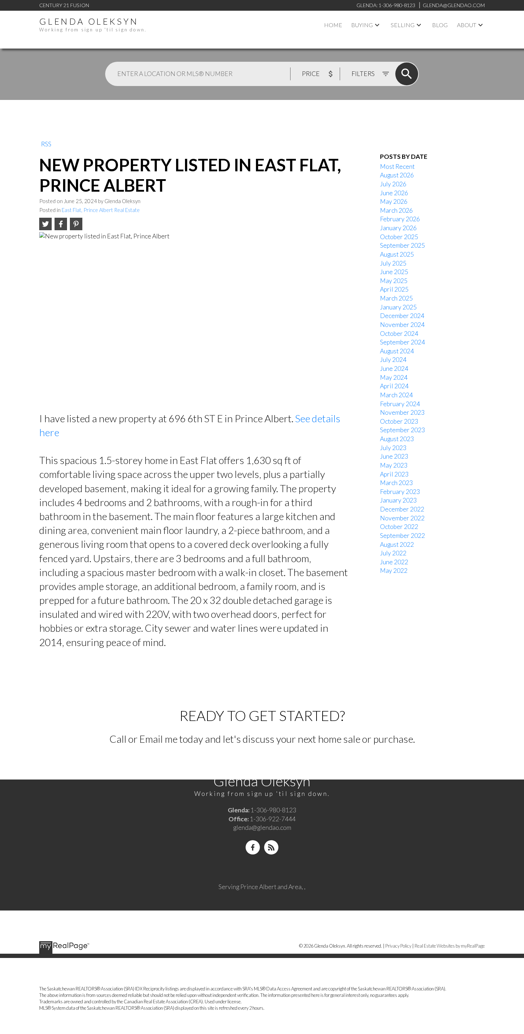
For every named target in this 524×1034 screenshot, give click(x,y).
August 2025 (397, 254)
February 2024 (400, 404)
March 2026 (396, 210)
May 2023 (393, 465)
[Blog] (271, 847)
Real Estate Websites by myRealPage (450, 946)
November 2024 (402, 324)
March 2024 (396, 395)
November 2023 (402, 412)
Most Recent (397, 166)
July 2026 (393, 184)
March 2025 (396, 298)
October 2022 (399, 526)
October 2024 (399, 333)
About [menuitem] (466, 24)
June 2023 (394, 456)
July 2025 (393, 263)
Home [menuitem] (333, 24)
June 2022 (394, 562)
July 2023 (393, 448)
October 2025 (399, 237)
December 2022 (402, 509)
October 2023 (399, 421)
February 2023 (400, 491)
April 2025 (394, 289)
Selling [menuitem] (403, 24)
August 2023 (397, 439)
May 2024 (393, 377)
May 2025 (393, 280)
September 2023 (402, 430)
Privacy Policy (398, 946)
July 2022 (393, 553)
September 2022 (402, 535)
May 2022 (393, 570)
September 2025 (402, 245)
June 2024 (394, 368)
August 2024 (397, 351)
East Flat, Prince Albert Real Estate (101, 210)
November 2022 (402, 518)
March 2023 (396, 482)
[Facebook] (253, 847)
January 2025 (398, 307)
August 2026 (397, 175)
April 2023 (394, 474)
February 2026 (400, 219)
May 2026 (393, 201)
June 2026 (394, 193)
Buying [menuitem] (362, 24)
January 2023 (398, 500)
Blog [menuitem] (440, 24)
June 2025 (394, 272)
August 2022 (397, 544)
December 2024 (402, 315)
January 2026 (398, 228)
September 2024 (402, 342)
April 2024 (394, 386)
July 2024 (393, 359)
